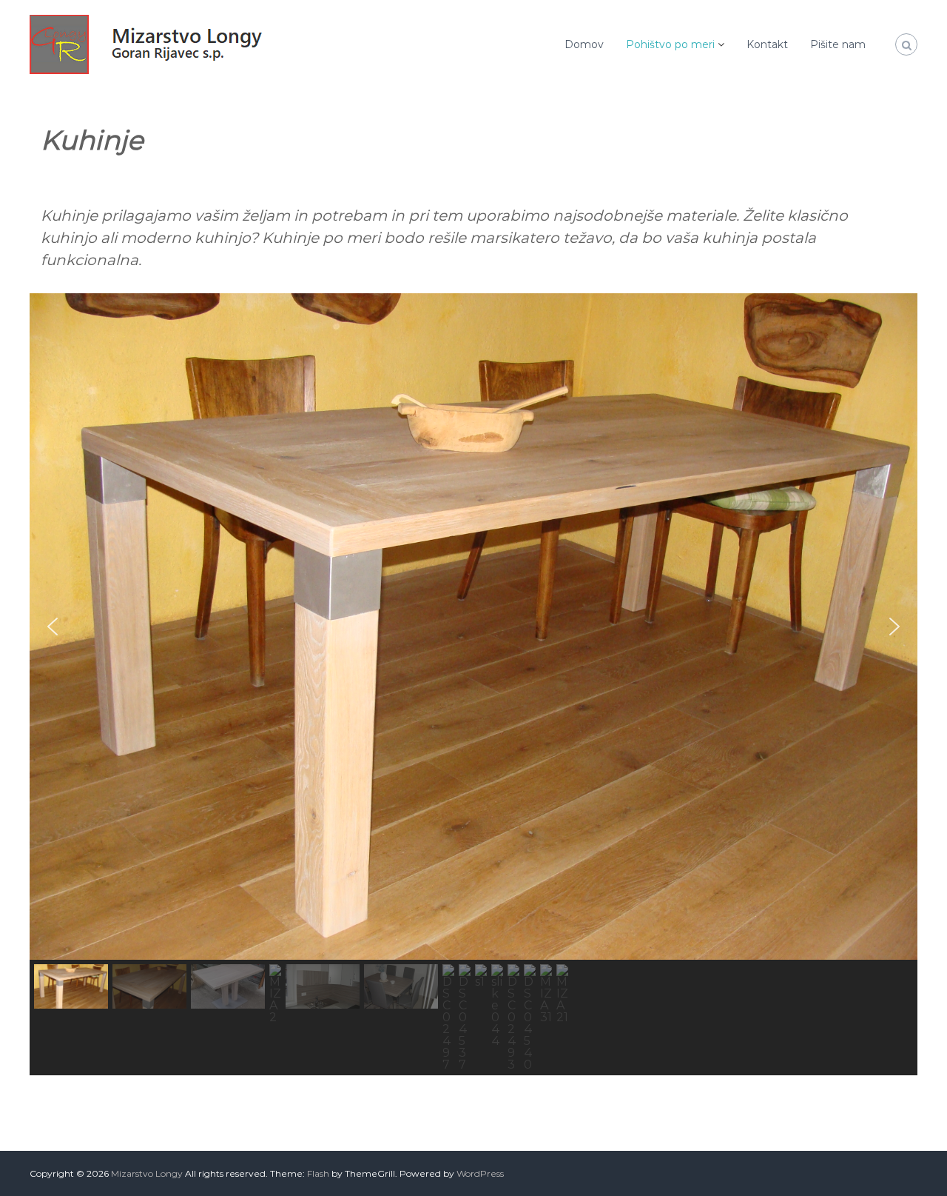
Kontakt (767, 44)
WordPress (480, 1173)
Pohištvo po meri (670, 44)
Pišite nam (838, 44)
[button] (52, 626)
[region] (473, 684)
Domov (584, 44)
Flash (318, 1173)
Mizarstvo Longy (147, 1173)
